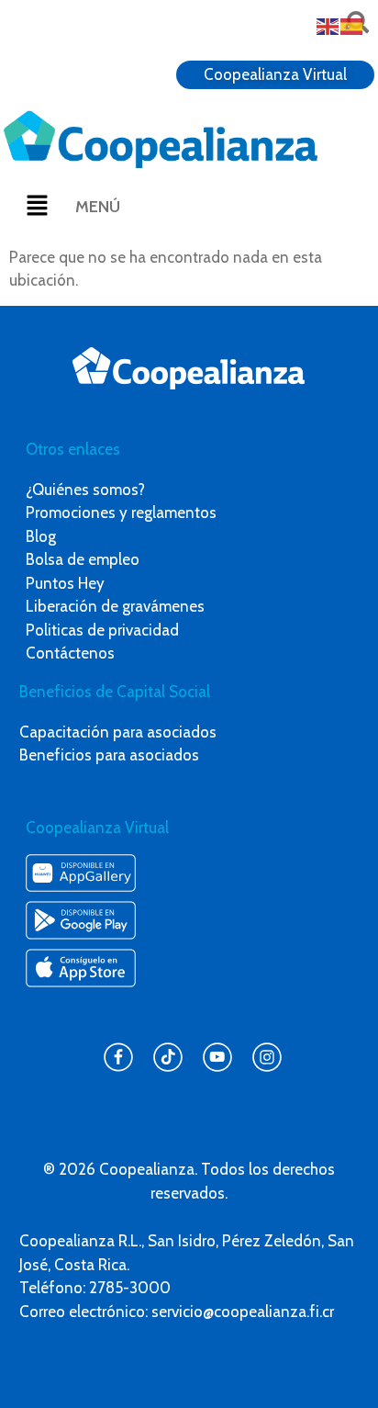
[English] (328, 25)
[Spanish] (352, 25)
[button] (37, 206)
